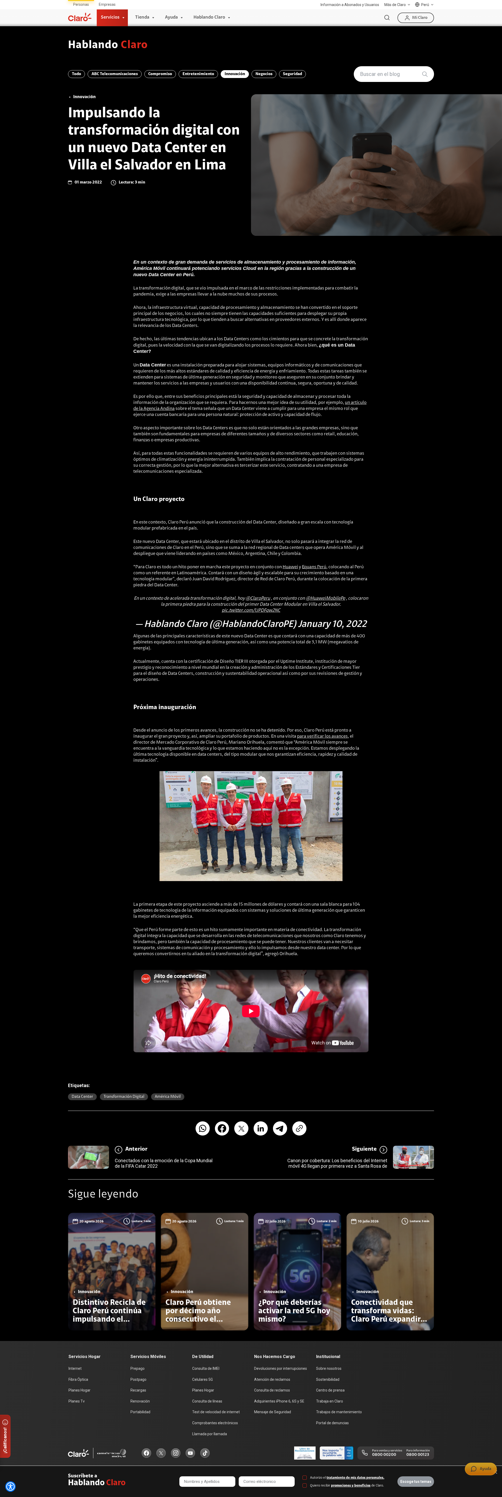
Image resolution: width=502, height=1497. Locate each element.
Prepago (137, 1368)
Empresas (107, 4)
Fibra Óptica (78, 1379)
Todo (76, 74)
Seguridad (292, 74)
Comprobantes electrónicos (215, 1423)
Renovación (140, 1401)
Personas (81, 4)
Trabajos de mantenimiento (339, 1412)
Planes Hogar (79, 1390)
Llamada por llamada (209, 1434)
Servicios (110, 17)
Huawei (290, 567)
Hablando (108, 45)
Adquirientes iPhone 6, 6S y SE (279, 1401)
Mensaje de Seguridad (272, 1412)
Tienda (142, 17)
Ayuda (171, 17)
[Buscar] (387, 17)
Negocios (263, 74)
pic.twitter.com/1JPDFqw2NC (251, 610)
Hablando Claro (209, 17)
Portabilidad (140, 1412)
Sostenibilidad (327, 1379)
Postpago (138, 1379)
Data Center (82, 1097)
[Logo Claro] (80, 17)
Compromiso (160, 74)
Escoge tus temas (415, 1481)
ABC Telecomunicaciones (115, 74)
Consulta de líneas (207, 1401)
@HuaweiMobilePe (325, 598)
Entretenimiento (198, 74)
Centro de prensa (330, 1390)
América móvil (168, 1097)
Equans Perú (314, 567)
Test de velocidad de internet (216, 1412)
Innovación (235, 74)
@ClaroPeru (258, 598)
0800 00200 (384, 1455)
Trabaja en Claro (329, 1401)
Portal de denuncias (332, 1423)
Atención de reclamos (272, 1379)
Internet (75, 1368)
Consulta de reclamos (272, 1390)
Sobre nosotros (328, 1368)
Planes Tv (77, 1401)
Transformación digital (124, 1097)
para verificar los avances (322, 736)
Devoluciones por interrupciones (280, 1368)
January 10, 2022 (332, 624)
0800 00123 (417, 1455)
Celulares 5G (202, 1379)
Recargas (138, 1390)
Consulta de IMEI (205, 1368)
